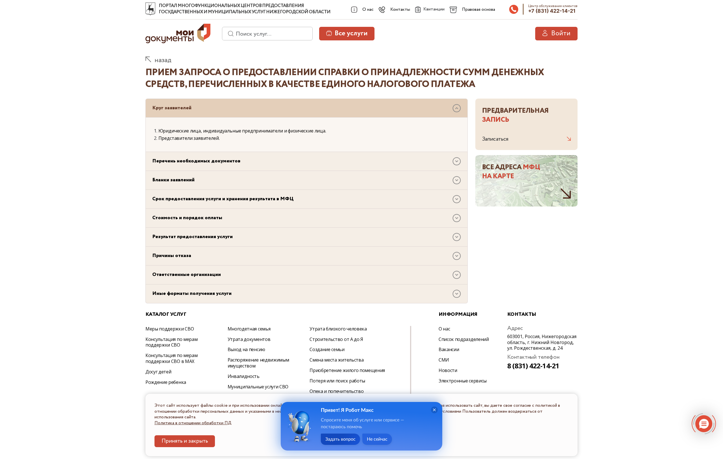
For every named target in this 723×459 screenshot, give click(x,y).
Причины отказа (171, 255)
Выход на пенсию (246, 349)
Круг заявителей (171, 108)
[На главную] (150, 9)
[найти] (229, 33)
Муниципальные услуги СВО (258, 387)
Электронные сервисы (463, 381)
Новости (448, 370)
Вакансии (449, 349)
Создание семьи (327, 349)
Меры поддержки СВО (169, 329)
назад (162, 60)
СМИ (444, 360)
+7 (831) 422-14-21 (552, 11)
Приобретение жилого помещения (347, 370)
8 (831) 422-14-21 (533, 365)
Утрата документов (249, 339)
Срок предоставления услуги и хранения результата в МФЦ (222, 199)
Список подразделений (464, 339)
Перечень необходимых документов (196, 161)
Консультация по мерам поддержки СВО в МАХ (171, 358)
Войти (560, 33)
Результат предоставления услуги (192, 236)
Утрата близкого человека (338, 329)
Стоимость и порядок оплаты (187, 217)
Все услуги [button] (351, 33)
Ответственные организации (186, 274)
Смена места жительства (336, 360)
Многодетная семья (249, 329)
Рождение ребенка (165, 382)
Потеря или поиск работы (337, 381)
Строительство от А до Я (336, 339)
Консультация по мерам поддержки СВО (171, 342)
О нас (444, 329)
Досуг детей (158, 372)
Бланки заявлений (173, 180)
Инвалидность (244, 376)
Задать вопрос (340, 439)
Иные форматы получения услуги (192, 293)
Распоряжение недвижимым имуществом (258, 363)
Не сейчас (377, 439)
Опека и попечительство (336, 391)
